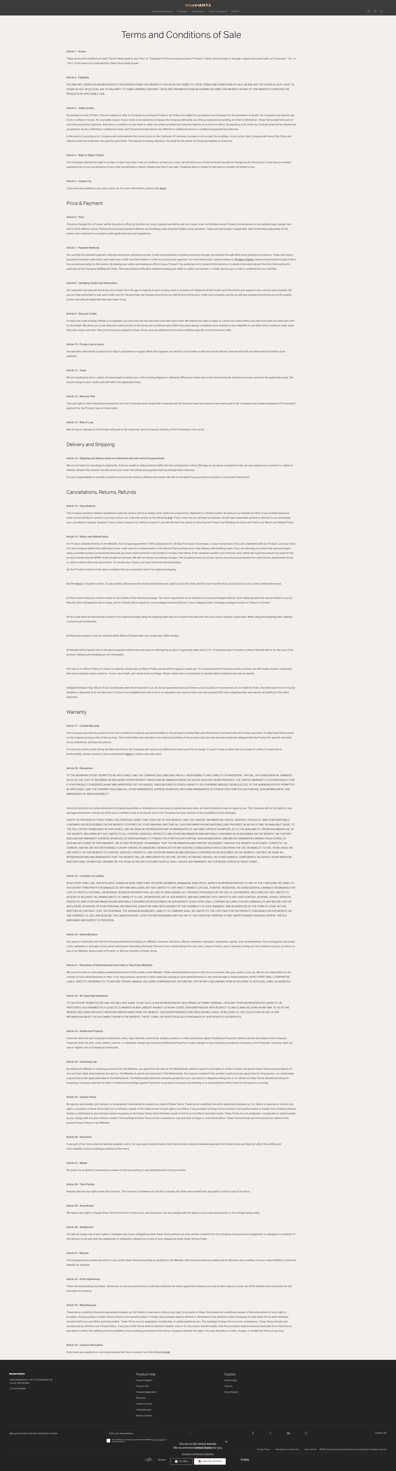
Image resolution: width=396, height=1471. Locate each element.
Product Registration (146, 1392)
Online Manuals (143, 1410)
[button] (162, 11)
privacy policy (158, 1440)
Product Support (144, 1380)
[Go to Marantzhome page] (71, 1374)
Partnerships (230, 1380)
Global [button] (381, 1433)
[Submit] (190, 1433)
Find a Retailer (19, 1389)
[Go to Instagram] (306, 1433)
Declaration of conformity (287, 1450)
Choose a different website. (198, 1454)
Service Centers (144, 1416)
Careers (228, 1386)
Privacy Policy (263, 1450)
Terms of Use (310, 1450)
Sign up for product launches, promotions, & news (33, 1433)
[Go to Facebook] (253, 1433)
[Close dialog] (226, 1441)
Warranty (140, 1398)
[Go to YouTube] (288, 1433)
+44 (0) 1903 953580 (19, 1383)
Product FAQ (142, 1386)
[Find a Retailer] (375, 11)
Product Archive (144, 1404)
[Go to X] (270, 1433)
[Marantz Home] (198, 5)
